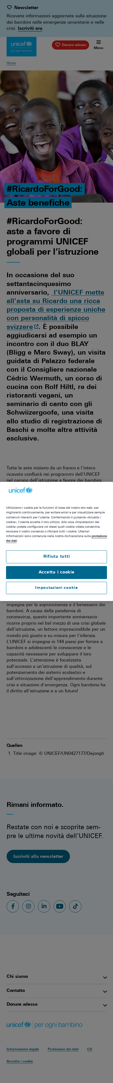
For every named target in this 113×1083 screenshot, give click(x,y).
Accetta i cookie (57, 572)
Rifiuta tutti (56, 557)
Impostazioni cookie (56, 588)
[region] (56, 541)
